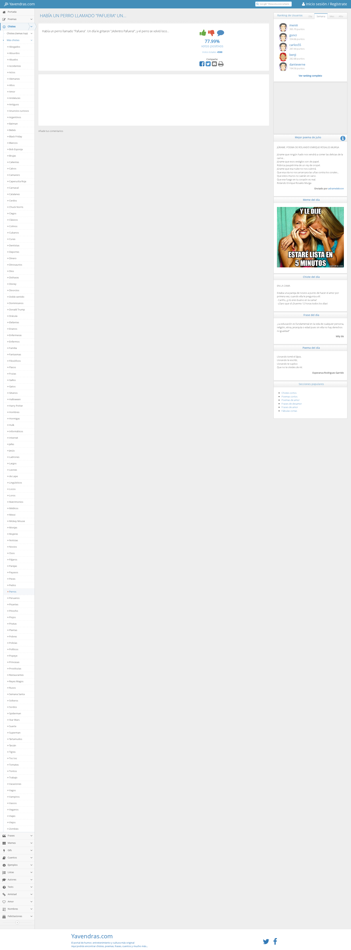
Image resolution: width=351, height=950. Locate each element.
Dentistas (14, 245)
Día (310, 16)
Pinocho (13, 610)
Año (341, 16)
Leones (13, 469)
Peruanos (14, 598)
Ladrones (14, 457)
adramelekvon (336, 188)
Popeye (13, 655)
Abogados (14, 46)
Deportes (14, 251)
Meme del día (311, 199)
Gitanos (13, 393)
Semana (321, 16)
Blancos (13, 143)
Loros (12, 495)
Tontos (13, 771)
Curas (12, 239)
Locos (12, 489)
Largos (12, 463)
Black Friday (15, 136)
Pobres (13, 636)
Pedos (12, 585)
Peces (12, 578)
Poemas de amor (291, 400)
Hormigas (14, 418)
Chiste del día (311, 277)
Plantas (13, 630)
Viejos (12, 822)
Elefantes (14, 322)
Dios (11, 271)
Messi (12, 514)
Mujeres (13, 534)
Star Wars (14, 719)
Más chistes (13, 40)
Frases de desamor (292, 403)
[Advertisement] (153, 100)
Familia (13, 348)
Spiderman (15, 713)
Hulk (11, 425)
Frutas (12, 373)
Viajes (12, 816)
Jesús (12, 450)
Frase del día (311, 315)
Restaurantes (16, 675)
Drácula (13, 316)
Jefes (11, 444)
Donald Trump (17, 309)
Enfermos (14, 341)
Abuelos (13, 59)
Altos (12, 85)
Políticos (13, 649)
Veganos (13, 809)
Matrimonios (16, 501)
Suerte (12, 726)
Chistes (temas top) (17, 33)
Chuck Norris (16, 207)
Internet (13, 437)
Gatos (12, 386)
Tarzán (12, 745)
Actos (12, 72)
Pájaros (13, 559)
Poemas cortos (289, 396)
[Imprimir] (221, 65)
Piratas (13, 623)
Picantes (13, 604)
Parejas (13, 566)
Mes (332, 16)
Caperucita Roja (17, 181)
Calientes (14, 162)
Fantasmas (15, 354)
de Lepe (13, 476)
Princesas (14, 662)
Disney (12, 284)
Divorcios (14, 290)
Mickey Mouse (17, 521)
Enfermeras (15, 335)
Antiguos (14, 104)
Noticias (13, 540)
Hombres (14, 412)
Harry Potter (16, 405)
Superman (14, 732)
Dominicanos (16, 303)
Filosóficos (15, 360)
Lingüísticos (15, 482)
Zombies (13, 828)
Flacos (12, 367)
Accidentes (15, 66)
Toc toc (13, 758)
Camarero (14, 175)
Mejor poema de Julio (308, 137)
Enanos (13, 328)
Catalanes (14, 194)
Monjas (13, 527)
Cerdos (13, 200)
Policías (13, 643)
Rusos (12, 687)
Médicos (13, 508)
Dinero (12, 258)
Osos (12, 553)
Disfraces (14, 277)
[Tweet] (209, 65)
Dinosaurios (15, 264)
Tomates (14, 764)
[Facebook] (202, 65)
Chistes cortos (289, 393)
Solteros (13, 700)
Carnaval (14, 187)
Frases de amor (290, 407)
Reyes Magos (16, 681)
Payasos (13, 572)
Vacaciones (15, 784)
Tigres (12, 751)
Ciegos (12, 213)
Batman (13, 123)
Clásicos (13, 219)
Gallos (12, 380)
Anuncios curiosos (19, 110)
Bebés (12, 130)
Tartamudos (15, 739)
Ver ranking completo (310, 75)
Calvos (12, 168)
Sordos (13, 707)
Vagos (12, 790)
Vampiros (14, 796)
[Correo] (215, 65)
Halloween (15, 399)
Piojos (12, 617)
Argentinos (15, 117)
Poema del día (311, 347)
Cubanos (14, 232)
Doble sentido (16, 296)
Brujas (12, 155)
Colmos (13, 226)
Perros (12, 591)
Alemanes (14, 78)
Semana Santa (17, 694)
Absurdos (14, 53)
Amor (12, 91)
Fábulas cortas (289, 410)
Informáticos (16, 431)
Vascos (13, 803)
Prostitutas (15, 668)
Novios (13, 546)
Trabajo (13, 777)
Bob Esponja (16, 149)
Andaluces (14, 98)
